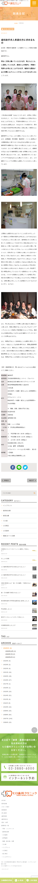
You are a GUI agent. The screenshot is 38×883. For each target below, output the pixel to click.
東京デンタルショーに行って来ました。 (13, 617)
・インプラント (5, 847)
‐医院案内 (4, 810)
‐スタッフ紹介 (5, 806)
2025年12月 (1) (10, 651)
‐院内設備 (4, 803)
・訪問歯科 (4, 838)
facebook (12, 467)
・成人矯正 (4, 853)
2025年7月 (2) (10, 654)
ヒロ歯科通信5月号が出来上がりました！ (13, 566)
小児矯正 (6, 525)
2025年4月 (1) (10, 657)
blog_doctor (8, 29)
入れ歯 (5, 520)
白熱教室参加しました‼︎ (8, 625)
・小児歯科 (4, 835)
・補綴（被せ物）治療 (7, 841)
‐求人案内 (4, 813)
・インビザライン (6, 857)
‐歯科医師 (4, 816)
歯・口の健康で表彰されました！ (11, 592)
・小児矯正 (4, 850)
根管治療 (6, 515)
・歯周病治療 (5, 831)
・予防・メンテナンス (7, 828)
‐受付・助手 (4, 822)
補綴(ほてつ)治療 (9, 535)
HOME (16, 23)
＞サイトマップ (4, 869)
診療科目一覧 (5, 825)
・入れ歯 (3, 844)
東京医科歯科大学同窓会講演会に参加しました (15, 600)
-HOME (3, 800)
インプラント (7, 505)
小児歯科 (6, 530)
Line (19, 467)
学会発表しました (6, 609)
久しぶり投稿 (5, 558)
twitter (25, 467)
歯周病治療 (7, 510)
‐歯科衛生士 (4, 819)
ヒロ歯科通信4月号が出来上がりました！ (13, 575)
